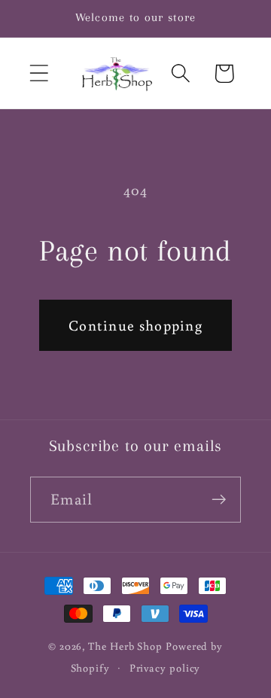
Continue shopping (135, 324)
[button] (38, 73)
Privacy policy (165, 667)
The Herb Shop (125, 646)
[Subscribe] (218, 500)
